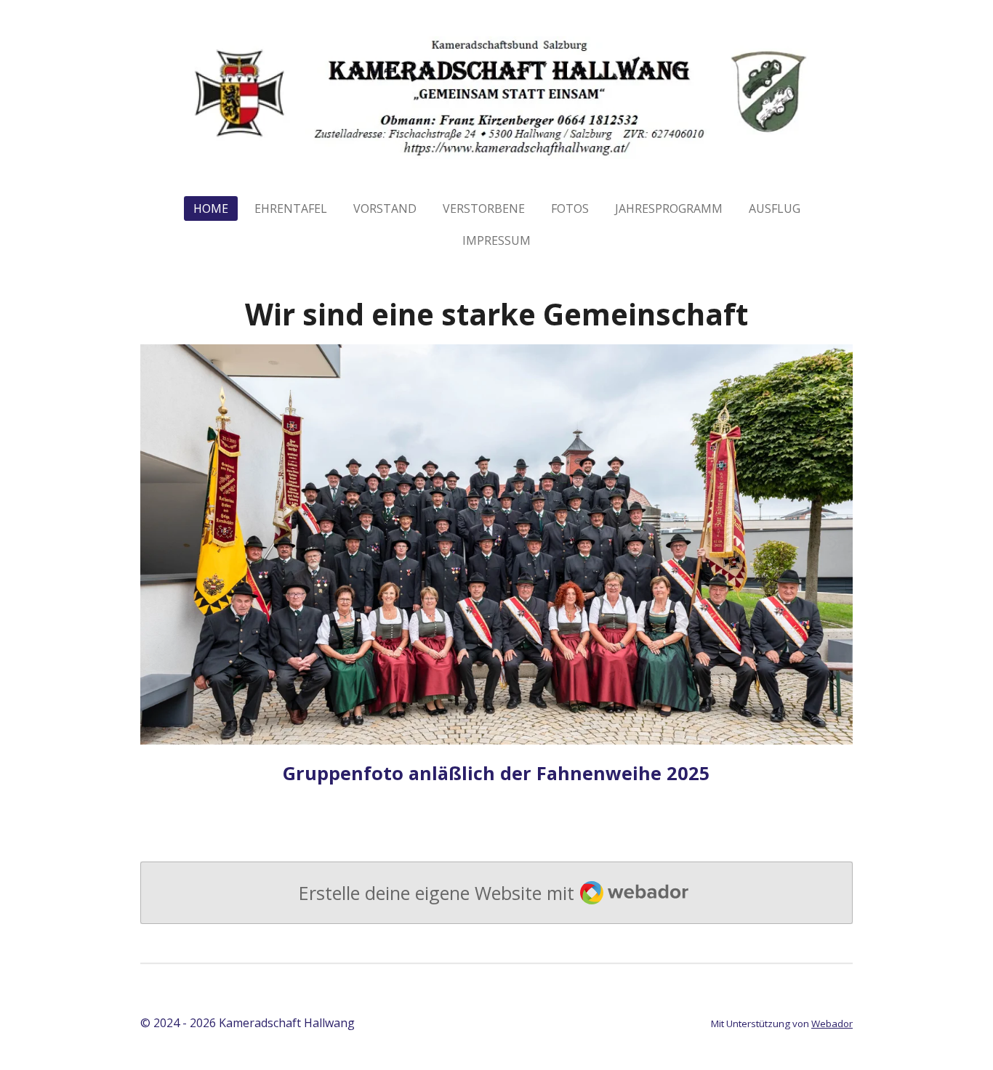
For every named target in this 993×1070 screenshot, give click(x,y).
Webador (832, 1023)
